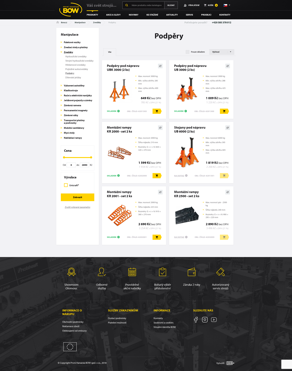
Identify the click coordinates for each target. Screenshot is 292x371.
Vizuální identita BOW (165, 326)
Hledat (171, 5)
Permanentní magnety (75, 110)
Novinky (133, 14)
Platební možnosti (117, 322)
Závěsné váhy (71, 115)
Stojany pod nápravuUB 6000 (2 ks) (189, 129)
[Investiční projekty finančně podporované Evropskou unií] (70, 346)
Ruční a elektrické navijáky (78, 95)
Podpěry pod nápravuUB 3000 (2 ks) (190, 68)
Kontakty (224, 14)
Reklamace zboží (70, 326)
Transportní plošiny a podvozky (74, 121)
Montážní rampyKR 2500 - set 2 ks (186, 194)
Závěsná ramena (72, 105)
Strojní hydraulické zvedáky (79, 60)
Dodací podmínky (117, 318)
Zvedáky (97, 22)
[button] (226, 5)
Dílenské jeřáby (73, 77)
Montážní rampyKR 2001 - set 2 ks (119, 194)
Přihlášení (193, 5)
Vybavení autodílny (74, 85)
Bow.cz (64, 22)
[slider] (64, 157)
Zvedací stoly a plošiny (76, 47)
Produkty (92, 14)
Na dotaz (179, 175)
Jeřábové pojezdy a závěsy (78, 100)
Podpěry (69, 73)
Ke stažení (152, 14)
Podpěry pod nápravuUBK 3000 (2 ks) (123, 68)
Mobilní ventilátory (74, 127)
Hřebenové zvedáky (75, 64)
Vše (109, 52)
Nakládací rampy (73, 137)
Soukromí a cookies (163, 322)
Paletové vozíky (72, 42)
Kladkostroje (71, 90)
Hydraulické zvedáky (76, 56)
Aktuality (172, 14)
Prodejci (206, 14)
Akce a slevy (113, 14)
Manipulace (80, 22)
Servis (189, 14)
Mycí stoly (69, 132)
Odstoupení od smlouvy (74, 330)
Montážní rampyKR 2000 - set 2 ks (119, 129)
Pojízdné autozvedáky (76, 69)
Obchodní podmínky (72, 321)
